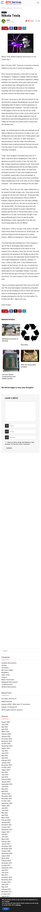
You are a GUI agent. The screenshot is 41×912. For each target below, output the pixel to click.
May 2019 (4, 875)
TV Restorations (7, 684)
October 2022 (5, 801)
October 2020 (5, 851)
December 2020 (6, 846)
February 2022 (6, 820)
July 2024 (4, 772)
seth (8, 20)
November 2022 (6, 798)
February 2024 (6, 779)
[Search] (38, 2)
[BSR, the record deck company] (30, 351)
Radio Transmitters (7, 680)
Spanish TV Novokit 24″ (9, 707)
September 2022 (6, 803)
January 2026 (5, 736)
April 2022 (4, 815)
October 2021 (5, 827)
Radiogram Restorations (9, 682)
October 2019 (5, 865)
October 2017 (5, 894)
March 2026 (5, 732)
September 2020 (6, 853)
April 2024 (4, 777)
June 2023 (4, 786)
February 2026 (6, 734)
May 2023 (4, 789)
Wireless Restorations (8, 687)
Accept (6, 909)
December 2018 (6, 877)
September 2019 (6, 868)
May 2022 (4, 813)
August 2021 (5, 832)
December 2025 (6, 739)
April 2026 (4, 729)
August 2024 (5, 770)
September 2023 (6, 784)
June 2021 (4, 837)
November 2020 (6, 849)
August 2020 (5, 856)
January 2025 (5, 763)
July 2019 (4, 870)
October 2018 (5, 882)
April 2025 (4, 758)
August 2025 (5, 748)
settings (18, 905)
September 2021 (6, 829)
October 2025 (5, 743)
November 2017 (6, 892)
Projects (4, 677)
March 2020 (5, 858)
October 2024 (5, 767)
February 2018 (6, 889)
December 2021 (6, 825)
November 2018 (6, 880)
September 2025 (6, 746)
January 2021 (5, 844)
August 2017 (5, 896)
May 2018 (4, 887)
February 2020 (6, 861)
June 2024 (4, 775)
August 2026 (5, 722)
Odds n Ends (5, 675)
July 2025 (4, 751)
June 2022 (4, 810)
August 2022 (5, 806)
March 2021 (5, 839)
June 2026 (4, 724)
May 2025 (4, 755)
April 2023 (4, 791)
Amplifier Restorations (8, 663)
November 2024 (6, 765)
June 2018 (4, 884)
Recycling (24, 345)
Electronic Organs (7, 670)
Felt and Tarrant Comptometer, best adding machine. (9, 377)
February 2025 (6, 760)
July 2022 (4, 808)
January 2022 (5, 822)
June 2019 (4, 872)
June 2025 (4, 753)
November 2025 (6, 741)
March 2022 (5, 818)
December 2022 (6, 796)
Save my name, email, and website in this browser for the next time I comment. (19, 443)
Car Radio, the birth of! (9, 699)
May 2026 (4, 727)
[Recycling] (30, 325)
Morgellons (5, 672)
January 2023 (5, 794)
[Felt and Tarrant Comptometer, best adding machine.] (11, 351)
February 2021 (6, 841)
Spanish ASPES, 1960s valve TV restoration (15, 704)
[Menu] (2, 2)
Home (3, 8)
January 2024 (5, 782)
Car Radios (5, 668)
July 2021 (4, 834)
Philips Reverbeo (6, 701)
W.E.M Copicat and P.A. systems (11, 710)
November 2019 (6, 863)
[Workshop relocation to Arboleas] (11, 325)
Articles (9, 8)
